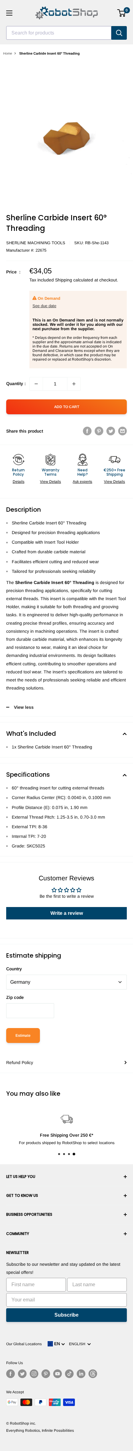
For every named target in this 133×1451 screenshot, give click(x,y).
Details (18, 481)
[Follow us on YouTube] (57, 1373)
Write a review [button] (66, 913)
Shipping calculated (74, 279)
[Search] (119, 33)
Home (7, 53)
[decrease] (36, 383)
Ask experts (82, 481)
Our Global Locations (24, 1344)
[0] (122, 13)
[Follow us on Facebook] (10, 1373)
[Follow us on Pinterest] (45, 1373)
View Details (50, 481)
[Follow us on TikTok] (69, 1373)
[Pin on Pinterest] (99, 431)
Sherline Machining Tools (35, 242)
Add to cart (66, 407)
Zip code (15, 997)
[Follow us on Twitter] (22, 1373)
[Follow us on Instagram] (34, 1373)
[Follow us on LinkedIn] (81, 1373)
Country (14, 968)
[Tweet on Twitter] (110, 431)
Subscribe (66, 1315)
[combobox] (58, 33)
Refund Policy (19, 1062)
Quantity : (16, 383)
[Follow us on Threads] (92, 1373)
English (78, 1344)
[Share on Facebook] (87, 431)
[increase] (73, 383)
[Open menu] (9, 13)
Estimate (23, 1035)
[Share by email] (122, 431)
